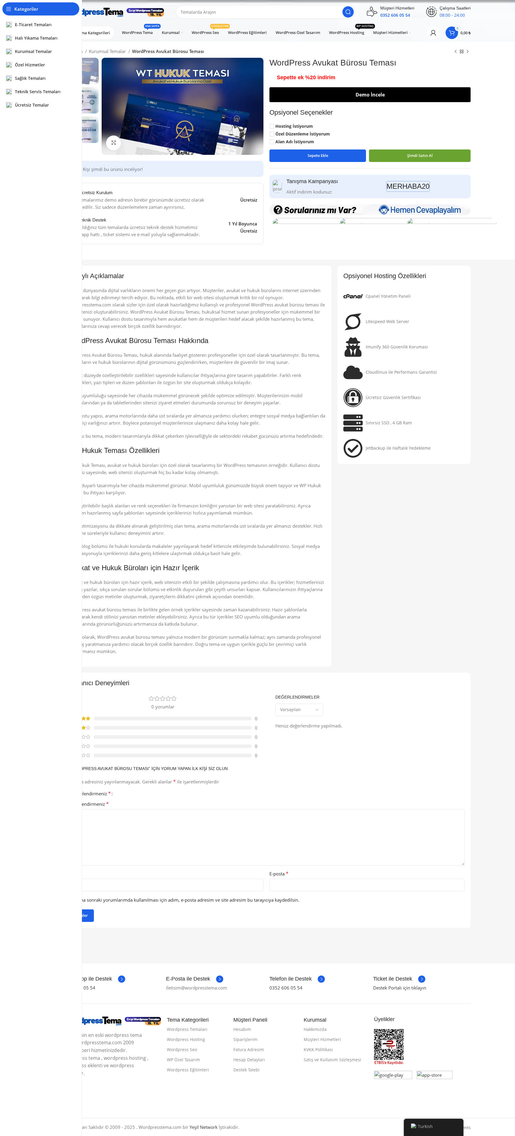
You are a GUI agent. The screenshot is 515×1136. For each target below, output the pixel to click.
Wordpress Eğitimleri (188, 1070)
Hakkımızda (315, 1029)
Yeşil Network (204, 1127)
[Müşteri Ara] (348, 12)
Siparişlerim (245, 1039)
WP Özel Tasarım (183, 1059)
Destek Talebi (246, 1070)
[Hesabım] (433, 33)
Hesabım (242, 1029)
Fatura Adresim (248, 1049)
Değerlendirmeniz (88, 804)
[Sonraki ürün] (468, 52)
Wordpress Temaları (187, 1029)
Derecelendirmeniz (89, 793)
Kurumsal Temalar (108, 51)
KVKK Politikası (318, 1049)
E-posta (278, 873)
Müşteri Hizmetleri (322, 1039)
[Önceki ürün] (456, 52)
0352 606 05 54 (286, 988)
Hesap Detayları (249, 1059)
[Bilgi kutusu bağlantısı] (93, 979)
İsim (74, 873)
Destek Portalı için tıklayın (399, 988)
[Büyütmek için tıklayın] (113, 142)
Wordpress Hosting (186, 1039)
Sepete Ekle (318, 155)
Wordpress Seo (182, 1049)
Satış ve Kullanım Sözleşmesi (332, 1059)
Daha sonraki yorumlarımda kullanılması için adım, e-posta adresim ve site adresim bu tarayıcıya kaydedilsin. (187, 900)
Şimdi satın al (420, 155)
